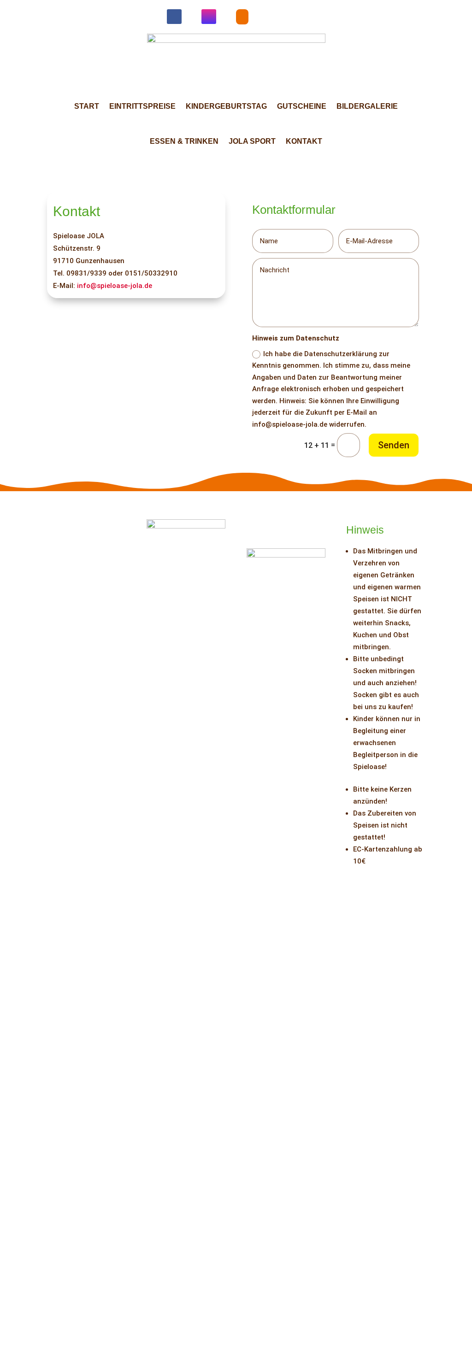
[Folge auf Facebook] (174, 16)
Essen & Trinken (184, 141)
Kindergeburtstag (226, 106)
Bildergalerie (367, 106)
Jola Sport (252, 141)
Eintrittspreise (142, 106)
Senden (393, 445)
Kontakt (304, 141)
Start (86, 106)
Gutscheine (301, 106)
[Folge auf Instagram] (208, 16)
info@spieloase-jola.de (114, 286)
